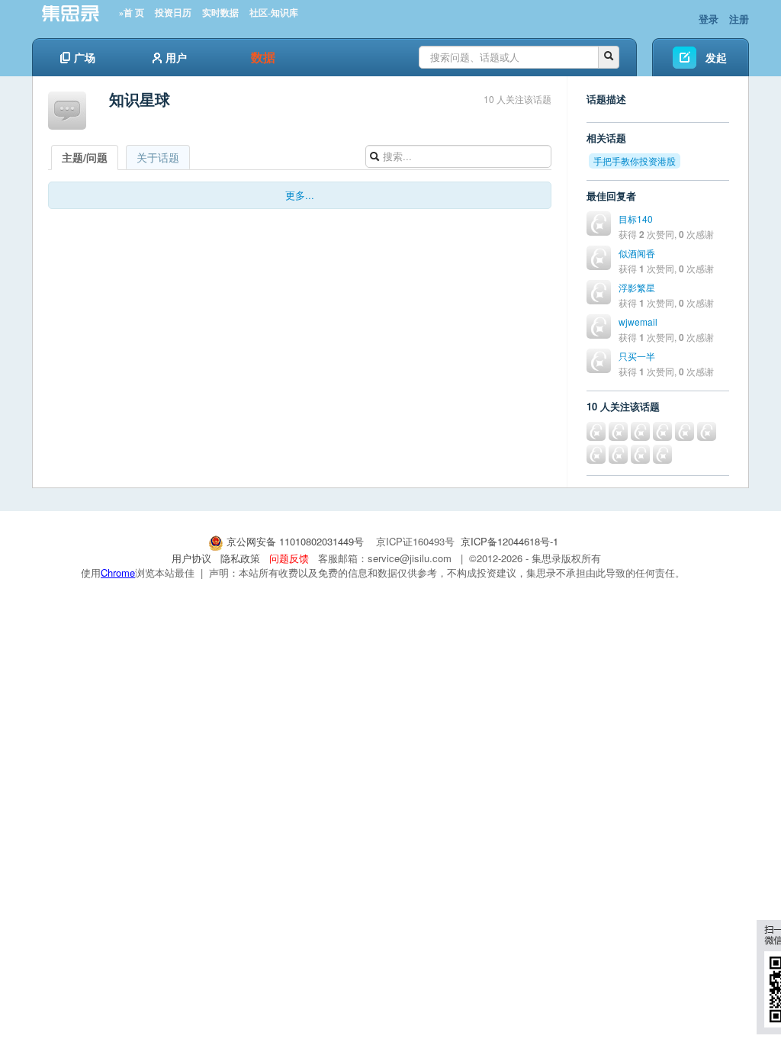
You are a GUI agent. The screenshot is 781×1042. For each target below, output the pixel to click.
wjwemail (638, 321)
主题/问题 (85, 157)
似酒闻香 (637, 252)
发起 (716, 57)
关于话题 (158, 157)
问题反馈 (289, 558)
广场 (84, 57)
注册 (739, 18)
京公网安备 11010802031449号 (295, 541)
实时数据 (220, 13)
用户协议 (191, 558)
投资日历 (173, 13)
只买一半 (637, 355)
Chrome (118, 572)
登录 (708, 18)
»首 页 (131, 13)
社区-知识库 (273, 13)
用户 (176, 57)
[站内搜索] (608, 57)
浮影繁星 (637, 287)
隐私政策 (240, 558)
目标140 (636, 218)
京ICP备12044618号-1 (509, 541)
